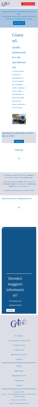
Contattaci (10, 310)
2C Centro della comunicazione (21, 403)
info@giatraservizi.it (19, 350)
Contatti (19, 385)
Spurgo (19, 366)
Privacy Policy (15, 400)
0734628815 (19, 359)
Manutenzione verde (19, 376)
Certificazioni (19, 380)
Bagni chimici (19, 371)
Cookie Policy (23, 400)
